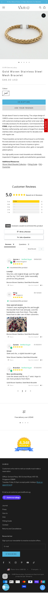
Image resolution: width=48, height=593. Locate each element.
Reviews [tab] (8, 244)
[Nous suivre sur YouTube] (28, 562)
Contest (5, 525)
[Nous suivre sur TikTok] (34, 562)
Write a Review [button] (25, 232)
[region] (24, 414)
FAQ (40, 164)
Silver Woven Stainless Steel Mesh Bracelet (22, 357)
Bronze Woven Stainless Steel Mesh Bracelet (22, 282)
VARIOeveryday (9, 67)
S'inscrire (11, 554)
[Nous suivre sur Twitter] (9, 562)
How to (5, 513)
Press (4, 509)
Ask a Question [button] (25, 237)
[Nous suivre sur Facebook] (3, 562)
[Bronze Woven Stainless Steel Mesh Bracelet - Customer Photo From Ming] (24, 219)
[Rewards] (5, 587)
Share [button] (11, 285)
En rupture (24, 102)
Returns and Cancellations (11, 529)
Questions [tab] (22, 244)
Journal (5, 505)
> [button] (30, 391)
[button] (41, 285)
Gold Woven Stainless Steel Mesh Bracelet (22, 383)
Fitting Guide (32, 164)
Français (34, 569)
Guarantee (6, 167)
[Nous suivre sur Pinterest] (22, 562)
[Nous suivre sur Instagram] (15, 562)
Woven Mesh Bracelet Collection (14, 164)
